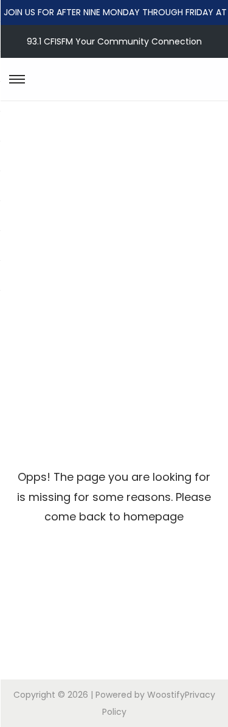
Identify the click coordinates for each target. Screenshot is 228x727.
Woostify (166, 695)
